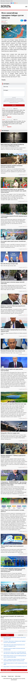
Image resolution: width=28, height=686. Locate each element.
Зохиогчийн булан (6, 670)
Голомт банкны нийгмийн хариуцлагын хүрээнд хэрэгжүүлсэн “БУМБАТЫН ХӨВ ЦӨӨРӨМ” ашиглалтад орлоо (13, 570)
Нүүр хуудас (3, 676)
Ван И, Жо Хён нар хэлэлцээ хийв (9, 263)
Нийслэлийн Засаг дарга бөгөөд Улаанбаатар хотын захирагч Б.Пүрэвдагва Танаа (12, 145)
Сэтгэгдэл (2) (4, 23)
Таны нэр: (5, 86)
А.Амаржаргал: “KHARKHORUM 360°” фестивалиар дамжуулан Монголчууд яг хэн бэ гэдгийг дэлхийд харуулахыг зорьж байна (14, 483)
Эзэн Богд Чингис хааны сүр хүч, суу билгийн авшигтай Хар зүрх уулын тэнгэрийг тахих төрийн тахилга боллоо (13, 191)
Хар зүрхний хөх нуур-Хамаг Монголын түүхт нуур (13, 404)
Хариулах (9, 117)
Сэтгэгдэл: (5, 90)
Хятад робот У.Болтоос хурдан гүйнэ (10, 433)
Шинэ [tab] (7, 635)
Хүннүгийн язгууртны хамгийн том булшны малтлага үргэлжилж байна (11, 166)
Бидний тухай (10, 676)
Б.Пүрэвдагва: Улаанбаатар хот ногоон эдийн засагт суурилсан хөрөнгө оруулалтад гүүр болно (13, 594)
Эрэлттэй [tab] (20, 635)
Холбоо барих (17, 676)
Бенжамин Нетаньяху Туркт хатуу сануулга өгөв (13, 350)
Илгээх (14, 105)
